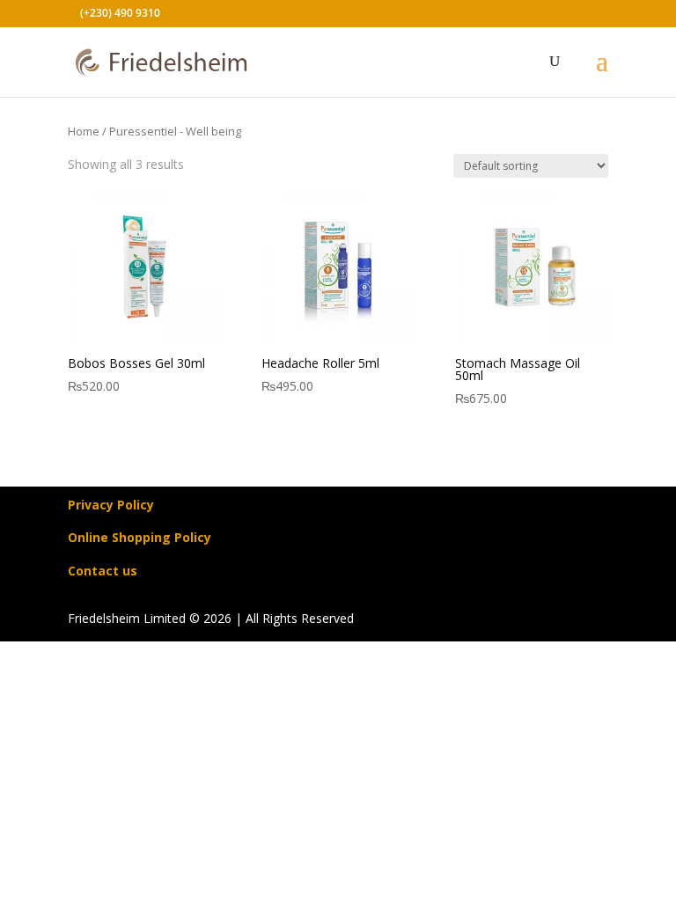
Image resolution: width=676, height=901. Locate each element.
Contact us (102, 570)
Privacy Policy (111, 504)
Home (83, 131)
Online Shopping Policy (139, 537)
